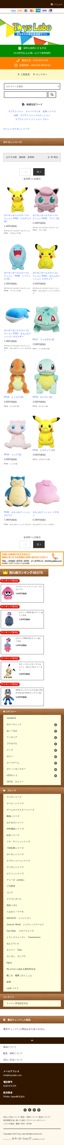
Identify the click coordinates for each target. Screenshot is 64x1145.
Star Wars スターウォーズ (20, 931)
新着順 (31, 157)
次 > (39, 171)
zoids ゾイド (13, 988)
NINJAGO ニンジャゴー (19, 918)
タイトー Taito (14, 950)
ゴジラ (10, 892)
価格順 (22, 157)
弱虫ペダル (12, 905)
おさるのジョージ (15, 822)
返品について (44, 1117)
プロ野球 (11, 886)
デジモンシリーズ (15, 867)
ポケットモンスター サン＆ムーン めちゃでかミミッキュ (30, 667)
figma (9, 963)
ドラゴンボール (14, 899)
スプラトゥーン (15, 111)
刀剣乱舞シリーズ (15, 848)
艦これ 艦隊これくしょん (19, 975)
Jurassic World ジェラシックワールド (25, 924)
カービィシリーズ (15, 803)
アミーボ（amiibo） (16, 880)
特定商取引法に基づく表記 (14, 1120)
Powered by (7, 1139)
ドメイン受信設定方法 (17, 1003)
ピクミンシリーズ (15, 873)
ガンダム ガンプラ (16, 956)
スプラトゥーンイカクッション (35, 115)
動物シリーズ (13, 816)
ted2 (16, 115)
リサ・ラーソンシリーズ (18, 841)
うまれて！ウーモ (15, 912)
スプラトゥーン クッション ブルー (32, 119)
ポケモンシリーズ (20, 129)
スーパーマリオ (33, 111)
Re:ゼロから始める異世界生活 (21, 969)
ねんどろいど (13, 943)
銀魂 (9, 982)
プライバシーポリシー (35, 1120)
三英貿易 (25, 74)
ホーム (6, 129)
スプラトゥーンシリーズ (18, 861)
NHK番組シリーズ (15, 829)
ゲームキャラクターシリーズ (20, 810)
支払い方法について (11, 1117)
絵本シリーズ (49, 111)
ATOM (29, 1124)
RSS (23, 1124)
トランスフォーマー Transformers (24, 937)
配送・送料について (29, 1117)
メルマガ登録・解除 (11, 1124)
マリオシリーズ (14, 797)
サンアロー (41, 74)
